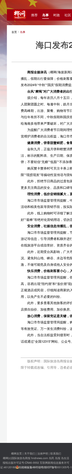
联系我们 (55, 453)
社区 (68, 15)
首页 (14, 32)
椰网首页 (16, 453)
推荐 (34, 15)
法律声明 (42, 453)
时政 (56, 15)
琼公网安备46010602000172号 (38, 467)
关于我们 (29, 453)
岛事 (45, 15)
